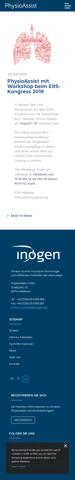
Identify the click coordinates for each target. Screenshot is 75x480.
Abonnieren (23, 420)
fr (18, 378)
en (12, 378)
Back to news (21, 215)
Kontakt (14, 363)
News (12, 350)
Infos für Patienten (20, 337)
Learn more (18, 466)
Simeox (14, 330)
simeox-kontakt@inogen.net (29, 307)
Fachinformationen (21, 343)
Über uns (14, 357)
